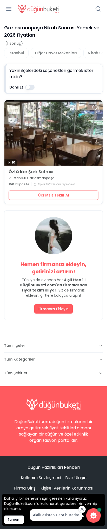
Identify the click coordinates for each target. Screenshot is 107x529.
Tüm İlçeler (14, 345)
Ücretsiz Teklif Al (53, 195)
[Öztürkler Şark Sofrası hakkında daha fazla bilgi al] (53, 133)
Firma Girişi (25, 488)
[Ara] (98, 8)
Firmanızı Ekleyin (53, 308)
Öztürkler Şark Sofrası (31, 172)
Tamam (14, 519)
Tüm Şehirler (16, 373)
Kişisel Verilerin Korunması (67, 488)
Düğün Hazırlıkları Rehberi (54, 467)
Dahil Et (16, 87)
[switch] (30, 87)
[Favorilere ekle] (94, 108)
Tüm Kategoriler (19, 359)
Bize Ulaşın (75, 478)
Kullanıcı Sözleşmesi (41, 478)
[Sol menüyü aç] (9, 8)
